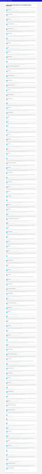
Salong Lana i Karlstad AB (12, 95)
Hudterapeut (14, 57)
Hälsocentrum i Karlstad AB (12, 43)
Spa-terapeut (14, 103)
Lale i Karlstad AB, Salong (12, 419)
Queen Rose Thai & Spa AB (12, 303)
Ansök (6, 10)
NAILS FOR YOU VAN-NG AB (12, 168)
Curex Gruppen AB (11, 29)
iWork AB (10, 149)
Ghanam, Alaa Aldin (11, 219)
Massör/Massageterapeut (15, 24)
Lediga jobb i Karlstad (7, 0)
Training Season (11, 441)
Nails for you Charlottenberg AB (12, 436)
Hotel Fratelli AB (11, 103)
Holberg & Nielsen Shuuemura (12, 423)
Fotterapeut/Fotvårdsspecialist (16, 10)
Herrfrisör (12, 149)
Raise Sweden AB (11, 284)
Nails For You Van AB (11, 401)
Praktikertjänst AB (11, 163)
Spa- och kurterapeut (15, 441)
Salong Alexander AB (11, 90)
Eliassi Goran (11, 468)
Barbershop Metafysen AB (12, 312)
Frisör (14, 90)
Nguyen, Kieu (11, 246)
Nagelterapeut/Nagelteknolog (17, 168)
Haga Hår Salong (11, 428)
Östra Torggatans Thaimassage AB (12, 48)
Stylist (14, 359)
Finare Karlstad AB (11, 24)
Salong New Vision (11, 340)
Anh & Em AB (11, 182)
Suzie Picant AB (11, 223)
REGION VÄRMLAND (11, 10)
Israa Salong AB (11, 200)
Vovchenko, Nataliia (11, 359)
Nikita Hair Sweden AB (11, 373)
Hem (5, 2)
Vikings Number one (11, 130)
